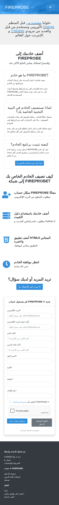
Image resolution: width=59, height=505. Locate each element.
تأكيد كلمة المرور (14, 345)
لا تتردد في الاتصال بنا (29, 286)
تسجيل (7, 480)
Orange (48, 27)
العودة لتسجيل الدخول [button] (41, 422)
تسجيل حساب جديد (17, 421)
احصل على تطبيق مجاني (14, 494)
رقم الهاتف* (11, 390)
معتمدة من (33, 23)
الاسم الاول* (12, 356)
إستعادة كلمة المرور (12, 477)
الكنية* (9, 367)
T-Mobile (17, 31)
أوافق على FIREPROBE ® (31, 402)
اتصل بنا (7, 460)
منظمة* (10, 379)
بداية (6, 490)
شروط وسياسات (19, 402)
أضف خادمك (9, 497)
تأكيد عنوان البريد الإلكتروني (18, 322)
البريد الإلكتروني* (14, 310)
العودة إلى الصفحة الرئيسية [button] (29, 430)
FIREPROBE (17, 7)
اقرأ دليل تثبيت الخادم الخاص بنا (29, 163)
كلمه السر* (11, 333)
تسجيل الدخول (10, 474)
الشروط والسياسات (12, 463)
